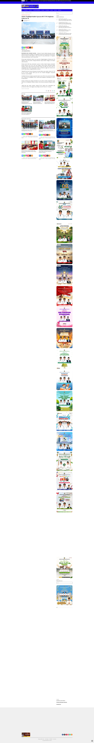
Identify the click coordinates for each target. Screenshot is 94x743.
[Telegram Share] (52, 91)
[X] (30, 46)
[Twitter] (64, 735)
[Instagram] (26, 46)
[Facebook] (22, 46)
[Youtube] (28, 46)
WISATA (51, 10)
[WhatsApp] (70, 735)
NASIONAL (26, 10)
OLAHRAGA (47, 10)
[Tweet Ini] (48, 91)
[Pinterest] (66, 735)
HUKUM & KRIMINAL (36, 10)
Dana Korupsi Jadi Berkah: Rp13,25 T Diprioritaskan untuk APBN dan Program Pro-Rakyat (65, 27)
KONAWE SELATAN (24, 14)
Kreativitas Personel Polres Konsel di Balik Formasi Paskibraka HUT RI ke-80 (65, 30)
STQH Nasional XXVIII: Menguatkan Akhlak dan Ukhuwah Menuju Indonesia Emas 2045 (65, 34)
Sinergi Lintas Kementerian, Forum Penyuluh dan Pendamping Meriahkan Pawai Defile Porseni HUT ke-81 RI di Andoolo (38, 102)
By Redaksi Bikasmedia (27, 20)
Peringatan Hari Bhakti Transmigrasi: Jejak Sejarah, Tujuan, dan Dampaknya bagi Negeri (65, 23)
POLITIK (43, 10)
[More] (32, 46)
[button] (71, 2)
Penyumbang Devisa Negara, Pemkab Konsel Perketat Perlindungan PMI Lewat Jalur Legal (27, 102)
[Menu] (22, 2)
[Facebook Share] (46, 91)
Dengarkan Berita (26, 50)
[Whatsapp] (24, 46)
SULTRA (30, 10)
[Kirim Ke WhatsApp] (54, 91)
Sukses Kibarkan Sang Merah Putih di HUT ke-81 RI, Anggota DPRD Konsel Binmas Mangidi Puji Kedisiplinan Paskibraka (64, 0)
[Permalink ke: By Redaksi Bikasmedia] (22, 20)
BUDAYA (55, 10)
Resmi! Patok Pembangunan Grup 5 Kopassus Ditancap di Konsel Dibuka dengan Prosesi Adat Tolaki (65, 20)
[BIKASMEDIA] (30, 6)
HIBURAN (59, 10)
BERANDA (25, 2)
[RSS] (71, 735)
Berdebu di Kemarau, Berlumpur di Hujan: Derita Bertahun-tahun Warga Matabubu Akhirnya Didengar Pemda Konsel (50, 102)
